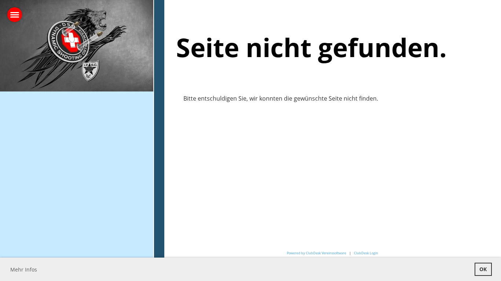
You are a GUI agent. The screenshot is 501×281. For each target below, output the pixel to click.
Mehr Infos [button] (23, 269)
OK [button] (483, 269)
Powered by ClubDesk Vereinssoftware (316, 253)
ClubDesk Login (366, 253)
